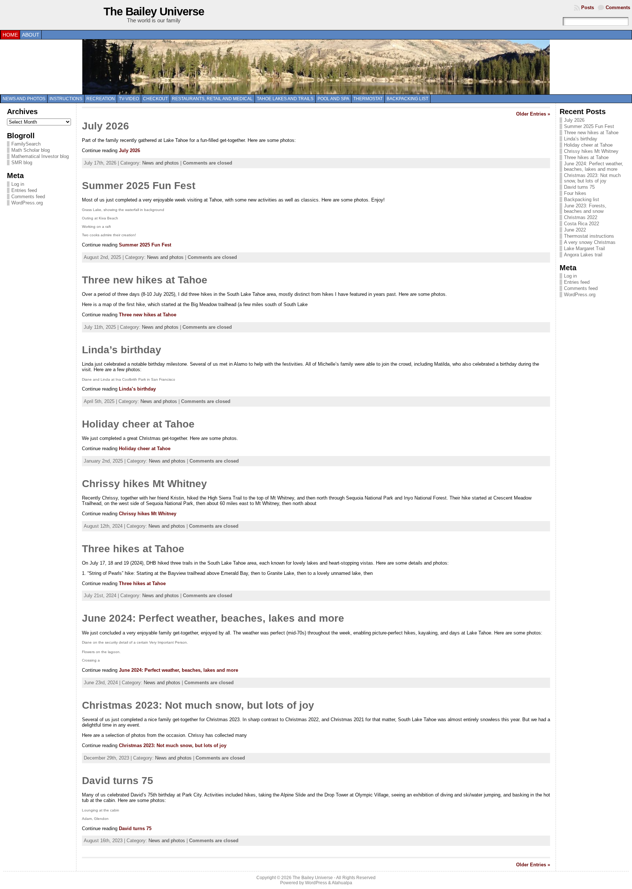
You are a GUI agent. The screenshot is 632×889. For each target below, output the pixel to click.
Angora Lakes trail (583, 254)
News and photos (24, 98)
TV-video (129, 98)
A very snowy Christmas (590, 242)
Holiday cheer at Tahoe (138, 424)
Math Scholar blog (30, 150)
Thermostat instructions (589, 236)
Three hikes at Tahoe (133, 548)
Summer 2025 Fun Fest (138, 185)
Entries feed (24, 190)
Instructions (65, 98)
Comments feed (28, 196)
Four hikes (575, 193)
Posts (587, 7)
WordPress (316, 882)
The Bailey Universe (154, 11)
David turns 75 (117, 780)
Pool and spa (333, 98)
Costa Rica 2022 (581, 223)
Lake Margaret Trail (584, 248)
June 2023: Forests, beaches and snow (585, 208)
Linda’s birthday (121, 349)
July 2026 (105, 126)
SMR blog (21, 162)
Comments (618, 7)
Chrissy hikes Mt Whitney (144, 483)
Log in (17, 184)
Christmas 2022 (580, 217)
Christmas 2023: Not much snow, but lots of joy (198, 705)
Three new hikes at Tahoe (144, 280)
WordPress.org (27, 203)
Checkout (155, 98)
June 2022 (575, 230)
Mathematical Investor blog (40, 156)
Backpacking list (407, 98)
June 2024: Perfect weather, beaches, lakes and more (213, 618)
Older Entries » (533, 114)
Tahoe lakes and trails (285, 98)
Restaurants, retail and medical (212, 98)
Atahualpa (342, 882)
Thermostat (368, 98)
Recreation (100, 98)
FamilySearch (26, 144)
